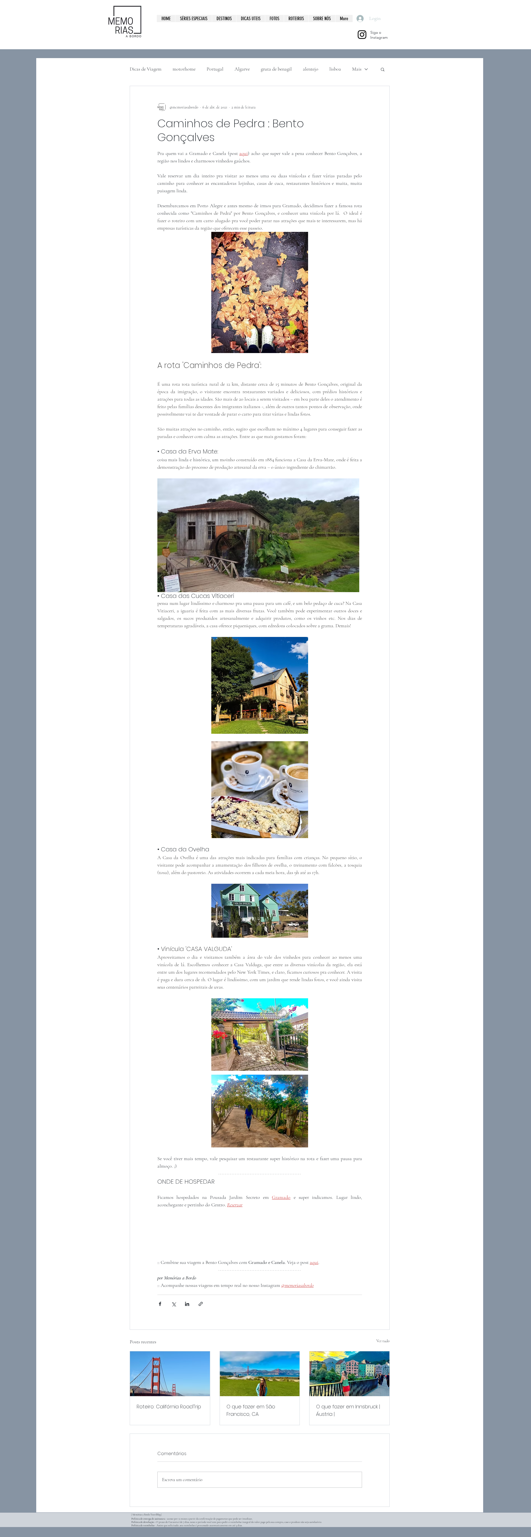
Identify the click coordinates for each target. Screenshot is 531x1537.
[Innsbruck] (349, 1373)
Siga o (375, 32)
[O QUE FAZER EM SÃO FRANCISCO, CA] (260, 1373)
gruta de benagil (276, 69)
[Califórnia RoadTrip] (170, 1373)
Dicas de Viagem (146, 69)
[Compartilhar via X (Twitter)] (173, 1304)
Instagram (379, 37)
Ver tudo (383, 1341)
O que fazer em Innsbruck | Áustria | (348, 1410)
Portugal (215, 69)
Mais (356, 69)
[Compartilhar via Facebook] (160, 1304)
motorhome (184, 69)
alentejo (310, 69)
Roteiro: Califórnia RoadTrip (169, 1406)
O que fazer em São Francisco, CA (251, 1410)
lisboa (335, 69)
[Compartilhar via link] (200, 1304)
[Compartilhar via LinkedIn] (187, 1304)
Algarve (242, 69)
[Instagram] (362, 34)
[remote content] (259, 1237)
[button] (382, 69)
